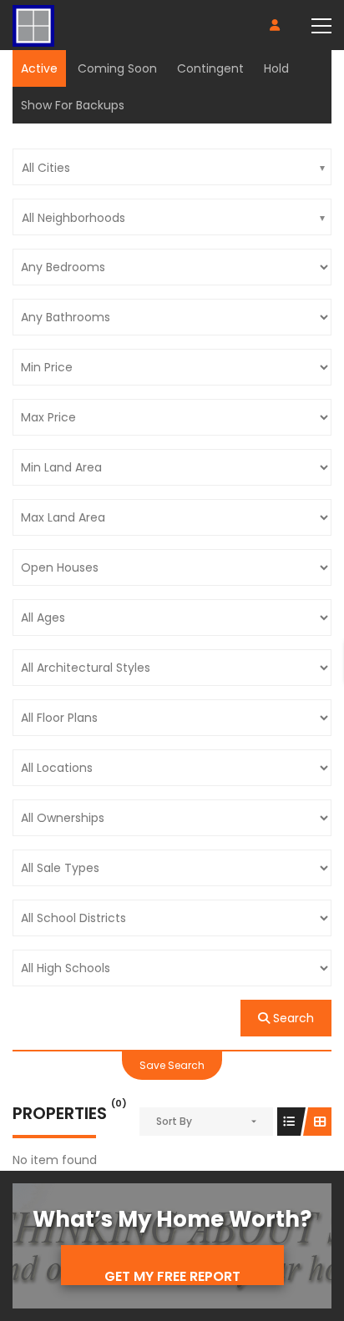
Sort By (174, 1121)
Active (39, 68)
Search (292, 1018)
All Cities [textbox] (46, 167)
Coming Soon (117, 68)
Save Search (172, 1065)
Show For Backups (72, 105)
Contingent (210, 68)
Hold (276, 68)
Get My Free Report (172, 1276)
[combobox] (172, 167)
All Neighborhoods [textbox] (73, 217)
